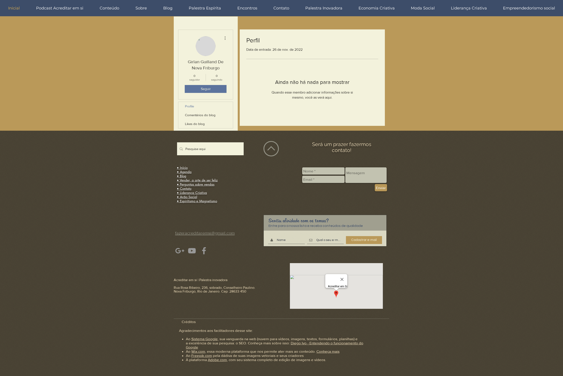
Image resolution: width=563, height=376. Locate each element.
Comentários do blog (200, 115)
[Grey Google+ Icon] (180, 250)
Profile (189, 106)
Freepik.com (201, 355)
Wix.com (198, 351)
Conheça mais (328, 351)
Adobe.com (217, 360)
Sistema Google (204, 339)
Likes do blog (195, 124)
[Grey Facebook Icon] (204, 250)
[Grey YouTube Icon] (192, 250)
